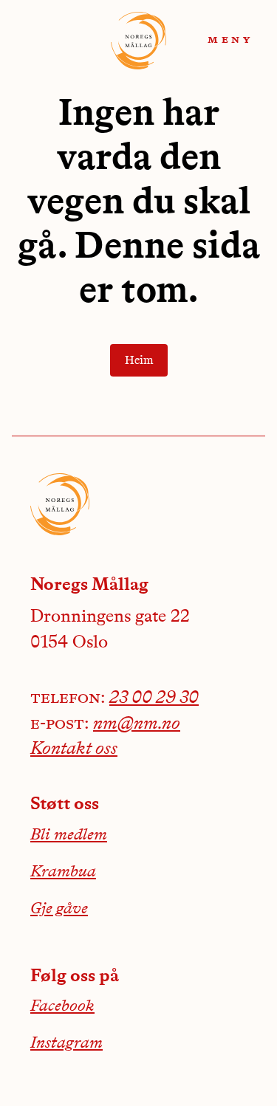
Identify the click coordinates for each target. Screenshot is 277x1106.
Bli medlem (68, 835)
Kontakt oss (73, 749)
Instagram (66, 1043)
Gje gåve (59, 909)
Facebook (62, 1006)
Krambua (63, 872)
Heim (139, 361)
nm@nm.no (136, 724)
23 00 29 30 (154, 698)
